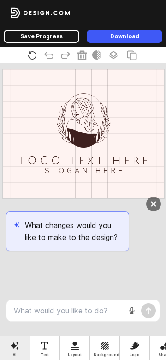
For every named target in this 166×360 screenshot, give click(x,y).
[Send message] (148, 310)
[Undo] (50, 55)
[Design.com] (40, 13)
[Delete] (84, 55)
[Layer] (115, 54)
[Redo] (67, 55)
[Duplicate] (133, 55)
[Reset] (34, 55)
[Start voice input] (132, 310)
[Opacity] (98, 54)
